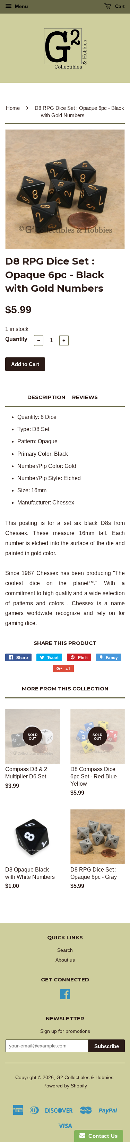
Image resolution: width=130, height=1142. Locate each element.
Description (46, 397)
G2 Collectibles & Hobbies (85, 1077)
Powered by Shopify (65, 1085)
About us (65, 960)
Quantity (16, 339)
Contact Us (101, 1136)
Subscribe (106, 1046)
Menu (21, 6)
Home (13, 108)
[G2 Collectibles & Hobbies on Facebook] (65, 993)
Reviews (85, 397)
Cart (119, 6)
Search (65, 950)
